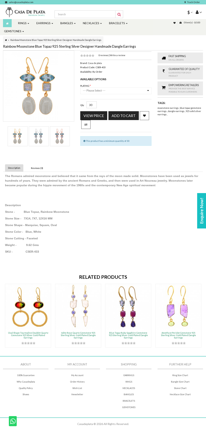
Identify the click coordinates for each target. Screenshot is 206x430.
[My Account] (197, 11)
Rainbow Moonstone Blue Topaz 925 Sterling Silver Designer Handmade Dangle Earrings (55, 40)
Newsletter (77, 394)
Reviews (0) (37, 168)
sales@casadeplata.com (21, 2)
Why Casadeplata (26, 381)
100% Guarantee (26, 375)
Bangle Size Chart (180, 381)
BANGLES (129, 394)
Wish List (77, 388)
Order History (77, 381)
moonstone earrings (168, 108)
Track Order (193, 2)
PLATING (85, 85)
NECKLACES (129, 388)
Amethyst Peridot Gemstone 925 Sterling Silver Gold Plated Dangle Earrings (178, 335)
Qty (82, 105)
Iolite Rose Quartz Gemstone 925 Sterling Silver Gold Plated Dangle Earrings (78, 335)
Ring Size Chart (180, 375)
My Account (77, 375)
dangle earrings (176, 111)
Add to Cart (124, 115)
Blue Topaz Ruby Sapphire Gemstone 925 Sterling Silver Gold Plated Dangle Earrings (128, 335)
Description (14, 168)
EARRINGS (129, 375)
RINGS (129, 381)
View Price (93, 115)
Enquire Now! (201, 211)
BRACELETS (129, 400)
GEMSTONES (128, 407)
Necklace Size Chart (180, 394)
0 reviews (103, 55)
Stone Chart (180, 388)
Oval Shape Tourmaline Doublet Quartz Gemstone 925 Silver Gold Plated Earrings (28, 335)
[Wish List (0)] (175, 23)
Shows (26, 394)
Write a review (117, 55)
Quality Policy (26, 388)
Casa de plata (95, 63)
